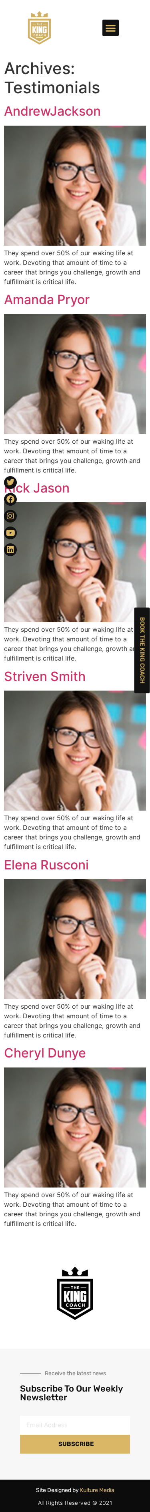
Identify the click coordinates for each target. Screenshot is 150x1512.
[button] (110, 28)
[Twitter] (10, 482)
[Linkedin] (10, 549)
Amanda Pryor (47, 299)
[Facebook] (10, 499)
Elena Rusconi (46, 865)
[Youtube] (10, 533)
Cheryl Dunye (45, 1053)
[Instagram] (10, 516)
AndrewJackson (52, 111)
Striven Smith (45, 676)
